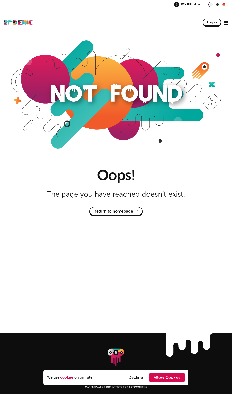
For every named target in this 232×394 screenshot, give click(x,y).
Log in (212, 22)
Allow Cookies (167, 377)
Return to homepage (113, 211)
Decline (135, 377)
